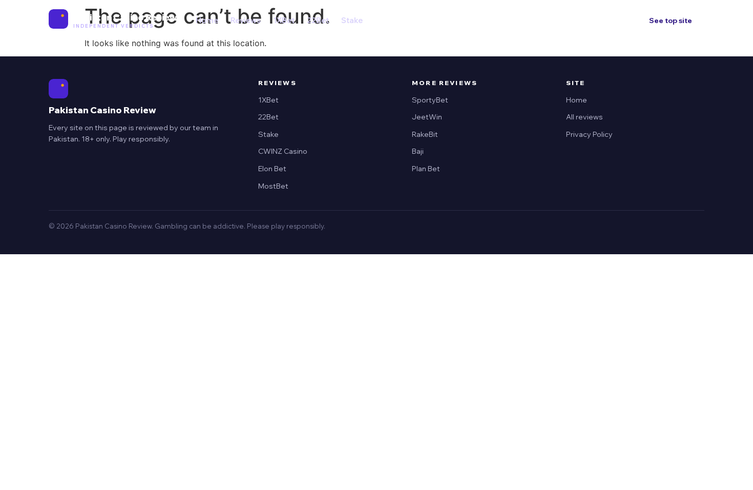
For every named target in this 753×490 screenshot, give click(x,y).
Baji (418, 151)
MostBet (273, 186)
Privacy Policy (589, 134)
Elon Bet (272, 168)
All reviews (584, 116)
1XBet (284, 20)
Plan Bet (426, 168)
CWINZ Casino (282, 151)
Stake (352, 20)
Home (207, 20)
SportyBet (430, 100)
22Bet (318, 20)
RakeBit (425, 134)
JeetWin (427, 116)
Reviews (246, 20)
